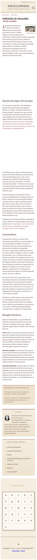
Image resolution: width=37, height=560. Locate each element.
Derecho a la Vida (12, 464)
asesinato (19, 42)
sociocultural (16, 30)
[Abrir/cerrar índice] (33, 7)
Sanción (6, 188)
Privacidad (15, 551)
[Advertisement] (18, 77)
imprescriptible (7, 53)
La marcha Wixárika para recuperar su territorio (19, 460)
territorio (31, 304)
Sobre (23, 551)
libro (13, 110)
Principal (5, 15)
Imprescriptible (12, 472)
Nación (9, 455)
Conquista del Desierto (14, 451)
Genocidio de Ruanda (14, 447)
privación (15, 39)
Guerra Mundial (7, 340)
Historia (14, 15)
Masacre (9, 468)
